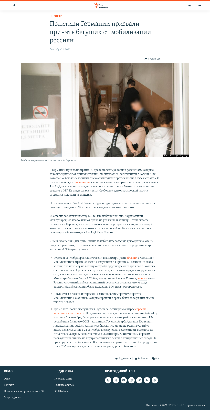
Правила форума (64, 385)
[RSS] (147, 380)
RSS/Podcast (61, 391)
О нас (7, 379)
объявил (131, 258)
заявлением (82, 182)
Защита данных (13, 397)
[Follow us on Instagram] (131, 380)
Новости (56, 16)
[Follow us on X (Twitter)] (116, 380)
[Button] (152, 59)
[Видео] (200, 5)
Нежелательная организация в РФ (24, 391)
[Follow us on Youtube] (124, 380)
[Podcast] (155, 380)
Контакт (9, 385)
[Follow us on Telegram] (139, 380)
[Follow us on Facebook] (108, 380)
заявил (142, 278)
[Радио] (190, 5)
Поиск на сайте (63, 379)
